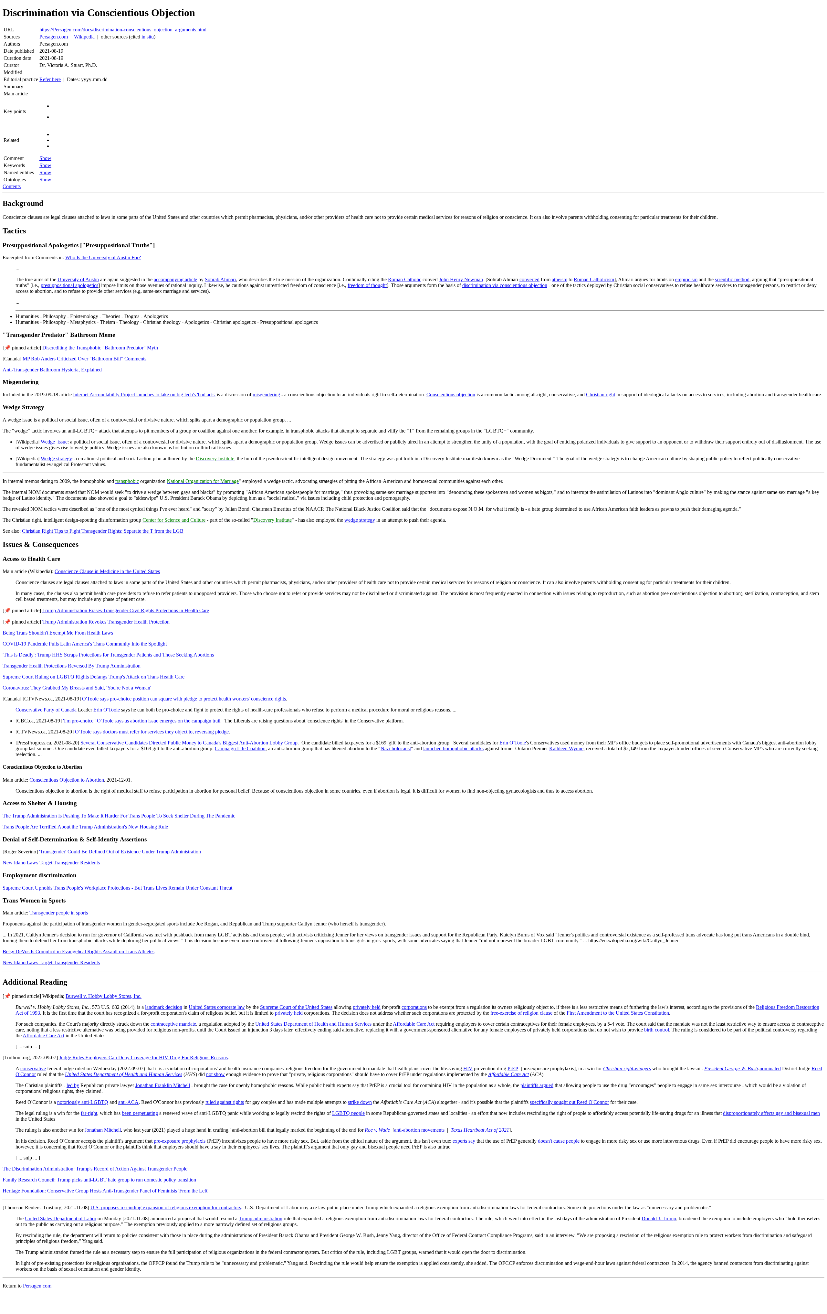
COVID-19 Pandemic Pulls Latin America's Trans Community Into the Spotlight (85, 643)
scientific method (732, 279)
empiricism (686, 279)
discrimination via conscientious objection (504, 285)
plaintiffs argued (536, 1085)
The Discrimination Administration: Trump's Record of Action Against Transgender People (95, 1168)
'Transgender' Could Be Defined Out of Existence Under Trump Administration (120, 851)
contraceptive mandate (173, 1024)
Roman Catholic (404, 279)
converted (529, 279)
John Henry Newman (461, 279)
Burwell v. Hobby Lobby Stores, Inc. (103, 996)
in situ (147, 36)
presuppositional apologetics (69, 285)
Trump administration (260, 1218)
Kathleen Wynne (566, 748)
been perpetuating (140, 1113)
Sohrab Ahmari (220, 279)
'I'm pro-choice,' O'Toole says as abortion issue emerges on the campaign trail (141, 720)
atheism (559, 279)
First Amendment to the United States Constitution (618, 1013)
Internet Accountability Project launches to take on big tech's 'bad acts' (144, 394)
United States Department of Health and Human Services (313, 1024)
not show (215, 1074)
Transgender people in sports (58, 912)
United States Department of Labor (60, 1218)
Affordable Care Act (413, 1024)
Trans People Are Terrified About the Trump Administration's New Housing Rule (85, 826)
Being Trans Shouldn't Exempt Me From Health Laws (58, 633)
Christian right (600, 394)
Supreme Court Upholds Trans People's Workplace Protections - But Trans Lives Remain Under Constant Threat (117, 888)
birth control (656, 1029)
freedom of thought (367, 285)
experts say (464, 1141)
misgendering (266, 394)
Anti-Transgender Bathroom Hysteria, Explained (52, 369)
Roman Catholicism (594, 279)
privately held (367, 1007)
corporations (414, 1007)
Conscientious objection (450, 394)
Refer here (50, 79)
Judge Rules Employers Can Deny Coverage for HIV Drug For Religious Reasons (143, 1057)
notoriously (82, 1102)
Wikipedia (84, 36)
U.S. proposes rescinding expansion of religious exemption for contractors (165, 1207)
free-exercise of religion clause (521, 1013)
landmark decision (163, 1007)
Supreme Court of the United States (296, 1007)
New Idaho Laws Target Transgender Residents (51, 862)
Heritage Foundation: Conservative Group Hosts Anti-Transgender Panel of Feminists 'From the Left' (105, 1190)
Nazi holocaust (396, 748)
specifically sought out (569, 1102)
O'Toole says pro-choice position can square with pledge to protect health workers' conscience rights (184, 698)
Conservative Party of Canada (46, 709)
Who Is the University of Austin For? (103, 257)
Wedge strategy (56, 458)
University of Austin (78, 279)
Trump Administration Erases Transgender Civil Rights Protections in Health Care (125, 610)
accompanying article (175, 279)
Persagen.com (53, 36)
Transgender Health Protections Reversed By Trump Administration (72, 665)
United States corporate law (217, 1007)
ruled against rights (224, 1102)
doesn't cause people (559, 1141)
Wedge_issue (54, 441)
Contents (12, 186)
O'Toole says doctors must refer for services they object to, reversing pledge (152, 731)
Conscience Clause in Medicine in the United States (107, 571)
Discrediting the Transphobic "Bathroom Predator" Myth (100, 347)
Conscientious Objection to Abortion (66, 780)
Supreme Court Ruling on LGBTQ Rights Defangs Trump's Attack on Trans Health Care (93, 676)
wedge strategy (359, 520)
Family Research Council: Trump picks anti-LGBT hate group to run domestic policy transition (99, 1179)
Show (45, 158)
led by (73, 1085)
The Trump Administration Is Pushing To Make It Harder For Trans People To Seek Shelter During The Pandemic (119, 815)
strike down (360, 1102)
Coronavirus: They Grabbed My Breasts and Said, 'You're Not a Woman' (77, 687)
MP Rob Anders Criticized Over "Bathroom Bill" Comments (84, 358)
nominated (770, 1068)
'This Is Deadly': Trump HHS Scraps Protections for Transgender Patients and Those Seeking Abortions (108, 654)
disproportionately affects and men (771, 1113)
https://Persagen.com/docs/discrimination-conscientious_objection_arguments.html (122, 29)
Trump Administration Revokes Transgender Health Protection (106, 622)
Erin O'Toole (106, 709)
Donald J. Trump (659, 1218)
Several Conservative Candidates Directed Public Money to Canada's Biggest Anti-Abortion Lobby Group (189, 742)
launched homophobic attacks (453, 748)
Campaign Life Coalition (240, 748)
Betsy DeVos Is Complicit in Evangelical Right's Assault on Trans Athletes (78, 951)
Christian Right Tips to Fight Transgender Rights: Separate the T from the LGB (102, 531)
